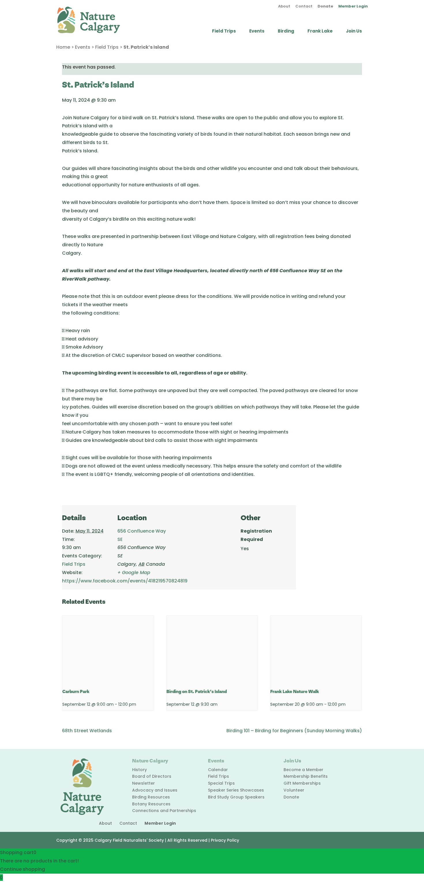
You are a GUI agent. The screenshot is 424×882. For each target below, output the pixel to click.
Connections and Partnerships (164, 810)
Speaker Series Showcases (236, 790)
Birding (286, 31)
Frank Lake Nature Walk (294, 691)
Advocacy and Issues (154, 790)
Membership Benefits (306, 776)
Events (256, 31)
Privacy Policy (225, 840)
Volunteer (294, 790)
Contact (303, 6)
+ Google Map (133, 572)
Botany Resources (151, 804)
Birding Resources (151, 797)
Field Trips (224, 31)
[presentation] (108, 650)
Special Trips (221, 783)
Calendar (218, 770)
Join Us (354, 31)
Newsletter (143, 783)
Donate (325, 6)
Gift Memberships (302, 783)
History (139, 770)
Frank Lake (320, 31)
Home (63, 47)
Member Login (353, 6)
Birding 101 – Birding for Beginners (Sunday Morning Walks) (294, 730)
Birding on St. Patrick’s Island (196, 691)
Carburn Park (75, 691)
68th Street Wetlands (87, 730)
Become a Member (303, 770)
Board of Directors (151, 776)
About (284, 6)
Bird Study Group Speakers (236, 797)
